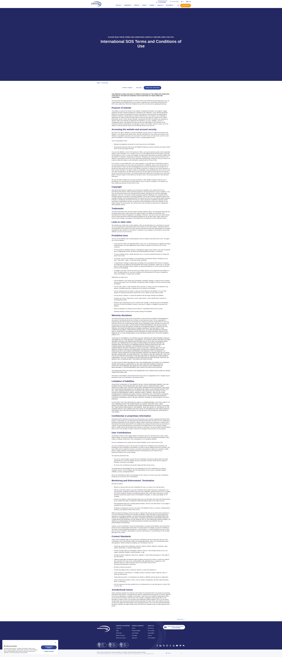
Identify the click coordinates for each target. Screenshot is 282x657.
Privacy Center (127, 87)
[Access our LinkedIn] (160, 645)
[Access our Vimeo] (180, 645)
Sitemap (143, 652)
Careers (150, 635)
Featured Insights (136, 630)
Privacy (102, 652)
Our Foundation (151, 637)
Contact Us (185, 5)
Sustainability (151, 633)
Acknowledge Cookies (49, 647)
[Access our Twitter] (163, 645)
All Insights (134, 635)
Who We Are (151, 628)
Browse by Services (121, 637)
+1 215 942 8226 (162, 2)
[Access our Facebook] (157, 645)
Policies (139, 87)
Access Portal (175, 1)
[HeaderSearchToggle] (178, 5)
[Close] (55, 642)
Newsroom (134, 637)
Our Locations (151, 630)
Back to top (180, 619)
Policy (98, 652)
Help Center (119, 633)
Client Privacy (108, 652)
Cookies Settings (49, 651)
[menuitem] (119, 5)
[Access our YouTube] (177, 645)
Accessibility (124, 652)
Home (98, 82)
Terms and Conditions (116, 652)
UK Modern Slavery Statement (134, 652)
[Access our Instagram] (167, 645)
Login (117, 630)
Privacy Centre (24, 652)
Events (133, 628)
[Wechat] (183, 645)
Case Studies (135, 633)
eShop (189, 1)
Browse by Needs (120, 635)
